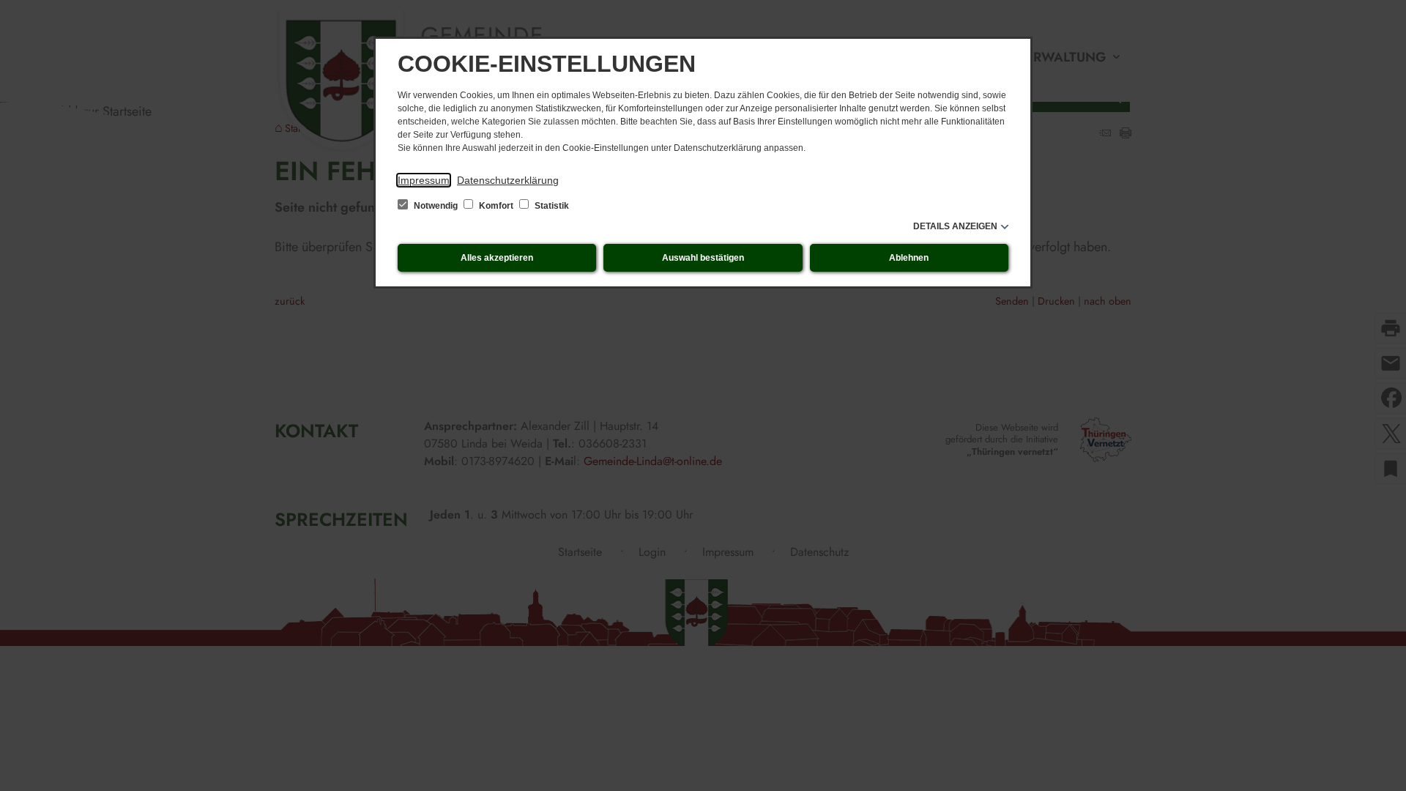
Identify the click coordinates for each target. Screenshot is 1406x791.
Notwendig (436, 206)
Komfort (496, 206)
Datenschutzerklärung (508, 180)
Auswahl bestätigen (703, 258)
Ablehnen (909, 258)
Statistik (550, 206)
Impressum (424, 180)
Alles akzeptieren (497, 258)
